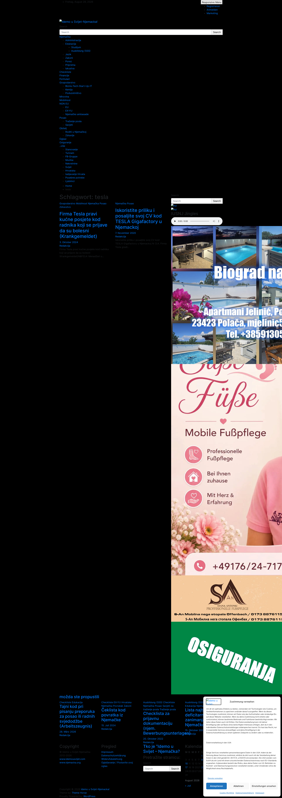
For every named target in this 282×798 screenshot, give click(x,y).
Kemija (69, 89)
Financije (64, 75)
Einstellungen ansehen (264, 786)
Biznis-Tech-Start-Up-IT (78, 86)
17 (186, 767)
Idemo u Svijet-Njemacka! (95, 789)
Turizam (69, 152)
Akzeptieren (216, 786)
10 (186, 763)
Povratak (118, 705)
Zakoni (69, 57)
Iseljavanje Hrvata (75, 174)
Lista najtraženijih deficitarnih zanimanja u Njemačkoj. (202, 717)
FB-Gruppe (71, 156)
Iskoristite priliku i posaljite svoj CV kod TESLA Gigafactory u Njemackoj (138, 218)
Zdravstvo (65, 206)
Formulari (64, 78)
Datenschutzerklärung (245, 793)
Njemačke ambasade (77, 114)
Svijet (68, 167)
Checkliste (65, 71)
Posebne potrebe (74, 177)
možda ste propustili (79, 696)
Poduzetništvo (73, 93)
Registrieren (213, 6)
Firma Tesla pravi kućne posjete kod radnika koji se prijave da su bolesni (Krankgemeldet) (83, 225)
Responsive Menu (211, 2)
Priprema (70, 64)
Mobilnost (64, 100)
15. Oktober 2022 (195, 730)
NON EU (64, 103)
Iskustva (69, 68)
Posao (62, 117)
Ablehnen (239, 786)
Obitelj (63, 128)
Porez (68, 61)
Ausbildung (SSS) (80, 50)
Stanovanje (71, 149)
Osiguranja (65, 142)
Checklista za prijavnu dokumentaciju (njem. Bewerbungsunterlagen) (167, 723)
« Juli (188, 785)
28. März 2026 (67, 731)
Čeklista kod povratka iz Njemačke (113, 714)
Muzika (69, 160)
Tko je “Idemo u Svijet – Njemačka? (161, 749)
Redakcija (64, 245)
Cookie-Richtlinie (227, 793)
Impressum (259, 793)
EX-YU (68, 110)
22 (202, 767)
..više (62, 145)
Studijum (76, 47)
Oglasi (62, 138)
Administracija (73, 40)
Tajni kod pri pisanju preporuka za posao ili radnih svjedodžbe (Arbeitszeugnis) (77, 716)
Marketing (212, 13)
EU (67, 107)
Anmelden (212, 9)
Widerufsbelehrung (111, 758)
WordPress (89, 796)
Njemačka (64, 36)
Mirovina (64, 96)
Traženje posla (73, 121)
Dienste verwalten (215, 778)
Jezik (68, 54)
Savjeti (69, 124)
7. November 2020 (125, 232)
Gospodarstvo (67, 82)
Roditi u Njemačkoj (75, 131)
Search (63, 26)
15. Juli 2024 (108, 725)
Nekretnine (71, 163)
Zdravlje (69, 135)
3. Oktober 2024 (68, 242)
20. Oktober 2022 (153, 738)
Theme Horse (79, 792)
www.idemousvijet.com (72, 758)
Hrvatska (70, 170)
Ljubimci (70, 181)
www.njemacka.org (70, 762)
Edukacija (70, 43)
